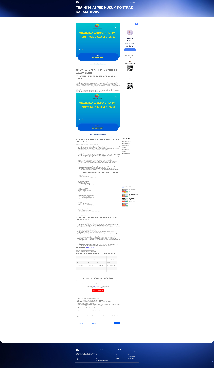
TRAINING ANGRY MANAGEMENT (132, 203)
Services (115, 2)
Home (106, 2)
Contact (124, 2)
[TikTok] (132, 46)
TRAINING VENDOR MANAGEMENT (132, 189)
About (110, 2)
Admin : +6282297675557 (98, 290)
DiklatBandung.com (110, 364)
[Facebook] (127, 46)
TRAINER (90, 247)
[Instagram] (130, 46)
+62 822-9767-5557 (97, 286)
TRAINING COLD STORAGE (133, 194)
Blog (119, 2)
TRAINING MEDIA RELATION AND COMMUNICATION (132, 199)
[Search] (136, 24)
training (99, 273)
